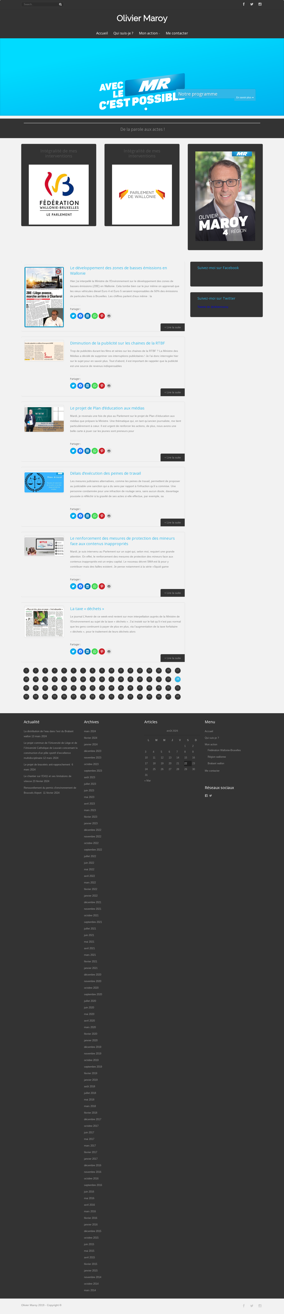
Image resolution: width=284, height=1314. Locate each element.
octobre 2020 (91, 987)
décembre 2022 (92, 829)
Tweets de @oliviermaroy (212, 306)
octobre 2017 (91, 1125)
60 (102, 696)
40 (73, 687)
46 (130, 687)
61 (111, 696)
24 (83, 678)
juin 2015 (89, 1244)
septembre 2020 (93, 994)
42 (92, 687)
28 (121, 678)
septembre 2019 (93, 1066)
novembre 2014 (92, 1277)
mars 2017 (90, 1145)
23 (73, 678)
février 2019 (90, 1073)
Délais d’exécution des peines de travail (105, 473)
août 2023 (89, 777)
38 (54, 687)
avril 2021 (89, 948)
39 (64, 687)
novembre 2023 (92, 757)
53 (35, 696)
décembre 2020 (92, 974)
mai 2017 (89, 1139)
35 (26, 687)
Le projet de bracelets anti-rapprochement (47, 764)
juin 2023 (89, 790)
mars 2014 (90, 1290)
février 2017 (90, 1152)
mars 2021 (90, 954)
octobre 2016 (91, 1178)
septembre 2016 (93, 1185)
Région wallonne (217, 756)
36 (35, 687)
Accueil (102, 33)
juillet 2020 (90, 1000)
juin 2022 (89, 862)
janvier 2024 (91, 744)
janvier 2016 (91, 1224)
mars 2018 (90, 1106)
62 (121, 696)
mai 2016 (89, 1198)
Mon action (148, 33)
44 (111, 687)
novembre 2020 (92, 981)
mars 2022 (90, 882)
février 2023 (90, 816)
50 (168, 687)
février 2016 (90, 1218)
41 (83, 687)
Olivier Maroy (142, 18)
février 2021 (90, 961)
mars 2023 (90, 810)
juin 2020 (89, 1007)
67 (168, 696)
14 (149, 670)
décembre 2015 (92, 1231)
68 (177, 696)
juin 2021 (89, 935)
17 (177, 670)
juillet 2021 (90, 928)
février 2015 (90, 1264)
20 (45, 678)
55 (54, 696)
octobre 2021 (91, 915)
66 (158, 696)
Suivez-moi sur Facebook (218, 267)
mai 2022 (89, 869)
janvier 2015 (91, 1270)
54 (45, 696)
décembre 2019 (92, 1047)
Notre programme (197, 94)
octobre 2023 (91, 764)
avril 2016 (89, 1204)
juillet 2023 (90, 783)
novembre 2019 (92, 1053)
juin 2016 (89, 1191)
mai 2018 (89, 1099)
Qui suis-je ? (123, 33)
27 (111, 678)
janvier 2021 (91, 968)
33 (168, 678)
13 (140, 670)
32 (158, 678)
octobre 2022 (91, 843)
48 (149, 687)
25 (92, 678)
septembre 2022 (93, 849)
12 (130, 670)
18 (26, 678)
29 (130, 678)
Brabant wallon (216, 763)
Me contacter (177, 33)
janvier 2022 (91, 895)
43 (102, 687)
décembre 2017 (92, 1119)
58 (83, 696)
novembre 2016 (92, 1171)
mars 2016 (90, 1211)
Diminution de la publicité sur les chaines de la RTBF (117, 343)
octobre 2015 (91, 1237)
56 (64, 696)
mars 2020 (90, 1027)
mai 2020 (89, 1014)
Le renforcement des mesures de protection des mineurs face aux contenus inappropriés (122, 541)
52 (26, 696)
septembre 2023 (93, 770)
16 (168, 670)
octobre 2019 (91, 1060)
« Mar (147, 780)
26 (102, 678)
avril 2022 (89, 876)
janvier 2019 (91, 1079)
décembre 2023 (92, 751)
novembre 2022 (92, 836)
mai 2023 (89, 797)
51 (177, 687)
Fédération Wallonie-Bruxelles (224, 750)
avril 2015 (89, 1257)
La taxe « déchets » (87, 608)
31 (149, 678)
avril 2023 (89, 803)
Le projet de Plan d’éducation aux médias (107, 408)
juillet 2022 (90, 856)
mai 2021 (89, 941)
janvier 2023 (91, 823)
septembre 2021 (93, 922)
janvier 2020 (91, 1040)
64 (140, 696)
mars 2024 (90, 731)
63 (130, 696)
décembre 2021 (92, 902)
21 (54, 678)
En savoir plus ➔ (245, 97)
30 (140, 678)
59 (92, 696)
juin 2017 (89, 1132)
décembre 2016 (92, 1165)
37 (45, 687)
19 (35, 678)
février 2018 (90, 1112)
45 (121, 687)
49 (158, 687)
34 (177, 678)
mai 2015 (89, 1250)
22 (64, 678)
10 (111, 670)
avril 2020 (89, 1020)
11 (121, 670)
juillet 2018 (90, 1093)
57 (73, 696)
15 (158, 670)
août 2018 (89, 1086)
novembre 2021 (92, 908)
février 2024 (90, 737)
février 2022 (90, 889)
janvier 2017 (91, 1158)
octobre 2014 (91, 1283)
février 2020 (90, 1033)
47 (140, 687)
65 (149, 696)
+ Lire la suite (172, 327)
